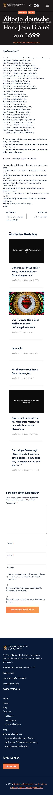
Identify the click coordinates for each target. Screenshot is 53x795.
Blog (5, 707)
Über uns (7, 711)
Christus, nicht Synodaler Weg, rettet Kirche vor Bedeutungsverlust (26, 271)
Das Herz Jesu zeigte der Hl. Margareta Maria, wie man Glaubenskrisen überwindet (26, 423)
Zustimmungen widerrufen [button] (16, 746)
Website (10, 567)
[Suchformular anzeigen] (30, 5)
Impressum (8, 672)
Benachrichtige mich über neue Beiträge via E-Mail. (25, 600)
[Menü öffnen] (47, 5)
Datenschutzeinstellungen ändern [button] (20, 738)
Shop (5, 729)
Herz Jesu (22, 12)
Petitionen (9, 715)
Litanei (31, 12)
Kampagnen (10, 720)
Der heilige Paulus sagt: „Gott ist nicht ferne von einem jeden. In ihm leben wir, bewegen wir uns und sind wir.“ (26, 457)
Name (10, 543)
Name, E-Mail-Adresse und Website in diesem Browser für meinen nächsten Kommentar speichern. (27, 577)
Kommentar (12, 502)
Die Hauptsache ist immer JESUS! (14, 216)
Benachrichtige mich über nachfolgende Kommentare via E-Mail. (24, 589)
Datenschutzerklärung (12, 733)
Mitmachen (11, 766)
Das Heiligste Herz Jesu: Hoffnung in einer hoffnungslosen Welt (25, 323)
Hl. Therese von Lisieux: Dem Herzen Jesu (25, 371)
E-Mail (10, 555)
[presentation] (26, 251)
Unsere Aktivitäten (13, 724)
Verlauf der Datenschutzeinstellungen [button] (21, 742)
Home (5, 703)
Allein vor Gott (40, 214)
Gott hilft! (17, 348)
